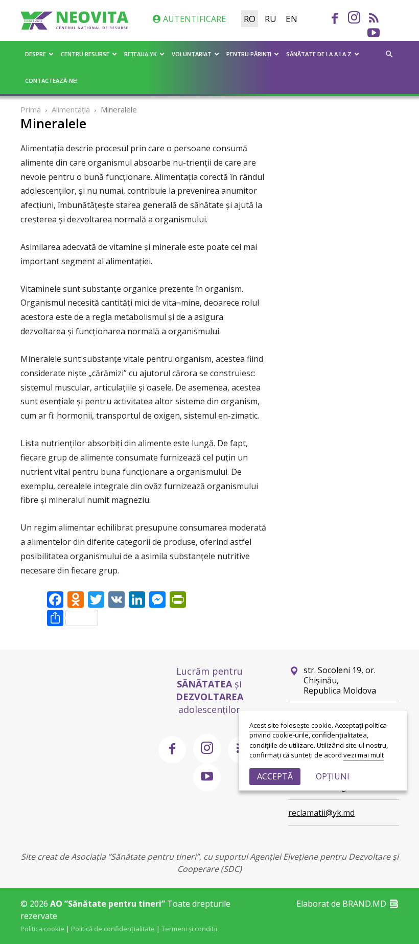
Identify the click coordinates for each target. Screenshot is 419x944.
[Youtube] (373, 34)
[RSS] (373, 19)
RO (249, 19)
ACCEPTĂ (275, 776)
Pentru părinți (248, 54)
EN (291, 19)
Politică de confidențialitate (113, 928)
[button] (389, 54)
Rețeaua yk (140, 54)
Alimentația (71, 109)
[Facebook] (334, 19)
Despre (35, 54)
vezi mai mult (363, 754)
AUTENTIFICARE (193, 19)
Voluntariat (192, 54)
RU (270, 19)
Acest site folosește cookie (290, 725)
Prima (30, 109)
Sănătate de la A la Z (319, 54)
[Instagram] (354, 18)
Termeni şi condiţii (189, 928)
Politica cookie (42, 928)
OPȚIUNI (333, 776)
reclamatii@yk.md (321, 812)
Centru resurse (85, 54)
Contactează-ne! (51, 80)
